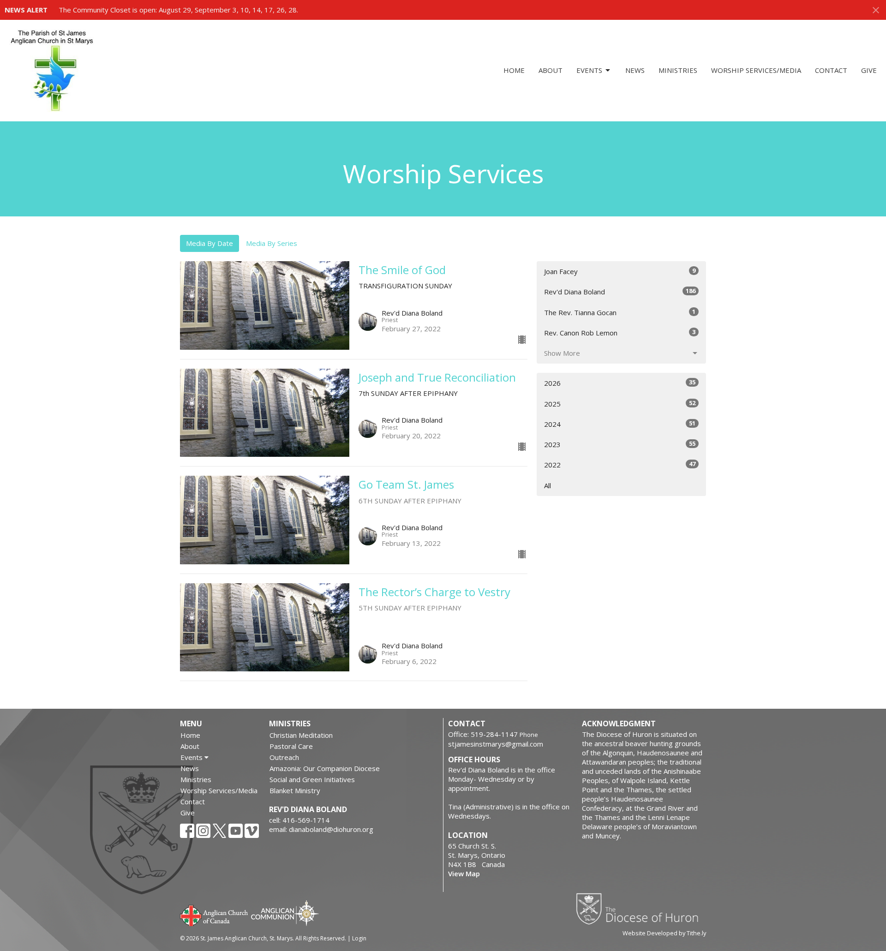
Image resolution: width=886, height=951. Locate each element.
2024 (619, 424)
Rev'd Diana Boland (619, 291)
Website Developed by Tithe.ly (664, 933)
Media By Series (271, 243)
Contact (831, 70)
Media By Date (209, 243)
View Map (464, 873)
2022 (619, 464)
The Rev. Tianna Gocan (619, 312)
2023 (619, 444)
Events (589, 70)
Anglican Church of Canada (214, 914)
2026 (619, 383)
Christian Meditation (301, 735)
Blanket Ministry (294, 790)
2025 (619, 403)
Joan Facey (619, 271)
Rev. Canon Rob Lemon (619, 332)
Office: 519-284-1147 (483, 734)
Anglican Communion (285, 913)
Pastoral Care (291, 746)
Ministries (678, 70)
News (635, 70)
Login (359, 938)
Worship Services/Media (756, 70)
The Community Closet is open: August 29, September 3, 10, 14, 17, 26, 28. (178, 9)
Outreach (284, 757)
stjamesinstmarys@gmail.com (495, 743)
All (547, 485)
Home (514, 70)
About (551, 70)
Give (869, 70)
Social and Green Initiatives (312, 779)
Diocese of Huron (641, 908)
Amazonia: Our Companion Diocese (324, 768)
